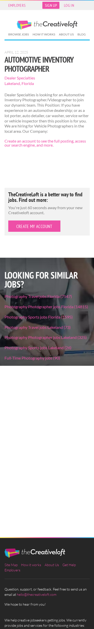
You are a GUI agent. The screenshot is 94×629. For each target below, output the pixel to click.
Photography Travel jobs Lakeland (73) (38, 327)
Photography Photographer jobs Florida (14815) (46, 306)
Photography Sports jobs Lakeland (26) (38, 347)
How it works (44, 34)
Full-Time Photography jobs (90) (32, 357)
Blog (81, 34)
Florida (28, 83)
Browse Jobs (18, 34)
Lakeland (12, 83)
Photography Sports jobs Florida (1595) (39, 316)
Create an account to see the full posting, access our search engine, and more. (45, 143)
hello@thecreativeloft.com (36, 594)
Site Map (11, 565)
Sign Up (51, 5)
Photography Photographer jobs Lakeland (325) (46, 337)
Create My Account (34, 226)
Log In (69, 5)
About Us (66, 34)
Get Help (69, 565)
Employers (17, 5)
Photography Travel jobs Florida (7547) (38, 296)
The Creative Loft (47, 25)
